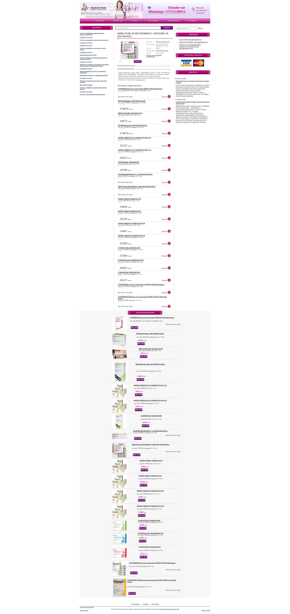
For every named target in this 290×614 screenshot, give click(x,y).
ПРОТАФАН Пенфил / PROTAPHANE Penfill (131, 101)
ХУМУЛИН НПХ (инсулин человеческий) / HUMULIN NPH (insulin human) (141, 284)
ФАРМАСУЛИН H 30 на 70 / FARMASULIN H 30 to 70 (134, 138)
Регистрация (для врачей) (87, 607)
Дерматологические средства (88, 55)
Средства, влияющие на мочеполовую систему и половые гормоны (94, 58)
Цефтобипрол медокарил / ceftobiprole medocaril (94, 75)
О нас (135, 21)
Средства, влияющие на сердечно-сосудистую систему (93, 48)
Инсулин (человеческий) (162, 41)
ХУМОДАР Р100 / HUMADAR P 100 (129, 272)
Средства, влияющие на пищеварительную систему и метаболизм (92, 34)
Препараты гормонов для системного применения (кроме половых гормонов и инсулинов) (94, 65)
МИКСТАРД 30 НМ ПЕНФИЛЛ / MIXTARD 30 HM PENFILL (137, 187)
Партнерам (135, 604)
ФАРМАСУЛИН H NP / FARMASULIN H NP (131, 223)
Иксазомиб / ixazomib (86, 85)
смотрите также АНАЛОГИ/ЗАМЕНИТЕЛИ (154, 56)
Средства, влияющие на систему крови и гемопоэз (94, 40)
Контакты (173, 21)
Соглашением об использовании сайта (169, 609)
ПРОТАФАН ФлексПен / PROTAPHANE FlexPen (132, 125)
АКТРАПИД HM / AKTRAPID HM (128, 162)
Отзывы (192, 21)
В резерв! (138, 61)
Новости (118, 21)
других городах (140, 79)
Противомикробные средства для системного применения (93, 72)
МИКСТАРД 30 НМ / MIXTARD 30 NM (130, 113)
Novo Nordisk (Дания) (162, 50)
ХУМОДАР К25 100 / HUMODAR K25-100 (131, 260)
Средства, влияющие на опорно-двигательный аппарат (93, 88)
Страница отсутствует (86, 37)
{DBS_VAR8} (134, 327)
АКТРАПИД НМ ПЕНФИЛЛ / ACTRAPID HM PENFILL (135, 174)
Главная (99, 21)
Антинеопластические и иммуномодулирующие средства (93, 81)
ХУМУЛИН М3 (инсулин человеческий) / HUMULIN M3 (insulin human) (140, 89)
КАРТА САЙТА (84, 610)
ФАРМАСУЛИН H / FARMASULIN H (129, 199)
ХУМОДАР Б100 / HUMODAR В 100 (129, 248)
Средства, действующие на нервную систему (92, 94)
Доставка (153, 21)
